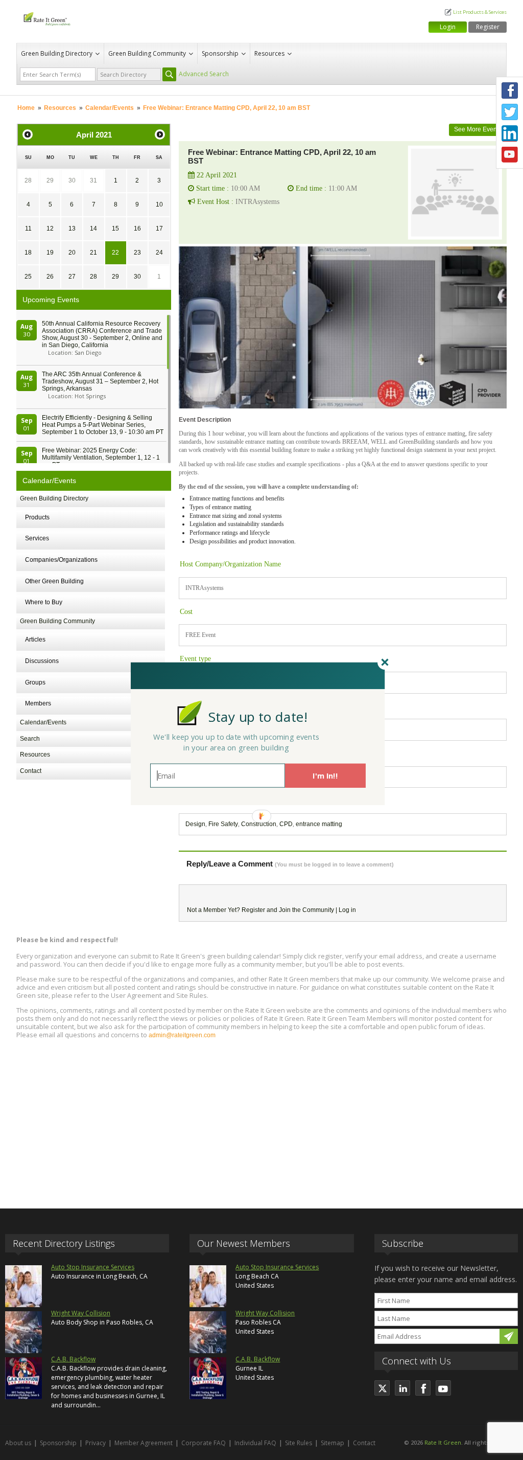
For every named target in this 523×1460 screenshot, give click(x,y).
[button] (258, 716)
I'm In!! (325, 775)
